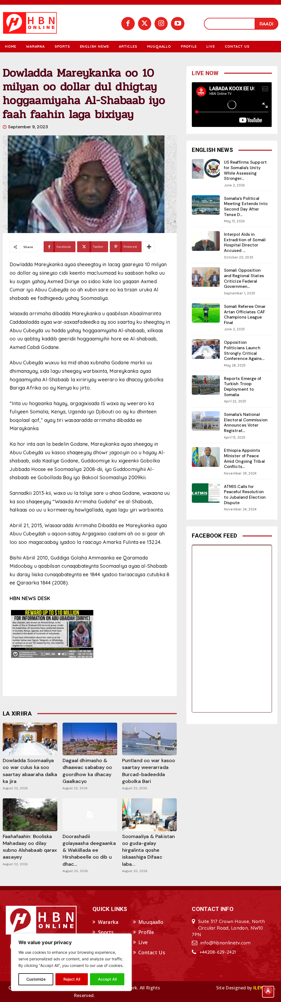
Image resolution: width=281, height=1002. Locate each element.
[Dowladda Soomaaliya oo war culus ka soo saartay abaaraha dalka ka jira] (30, 739)
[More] (149, 246)
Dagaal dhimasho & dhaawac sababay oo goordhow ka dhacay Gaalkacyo (87, 771)
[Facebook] (128, 23)
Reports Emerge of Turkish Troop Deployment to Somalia (243, 387)
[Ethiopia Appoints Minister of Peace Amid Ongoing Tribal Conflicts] (206, 457)
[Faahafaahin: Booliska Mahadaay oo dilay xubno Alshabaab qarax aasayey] (30, 814)
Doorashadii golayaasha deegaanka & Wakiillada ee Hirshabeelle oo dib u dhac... (89, 850)
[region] (71, 962)
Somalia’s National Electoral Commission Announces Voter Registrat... (246, 422)
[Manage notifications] (268, 990)
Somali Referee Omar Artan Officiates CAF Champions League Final (245, 314)
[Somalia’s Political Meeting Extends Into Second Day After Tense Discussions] (206, 205)
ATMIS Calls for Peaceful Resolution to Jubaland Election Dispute (245, 495)
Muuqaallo (151, 922)
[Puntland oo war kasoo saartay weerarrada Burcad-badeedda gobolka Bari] (149, 739)
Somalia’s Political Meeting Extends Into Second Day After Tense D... (246, 206)
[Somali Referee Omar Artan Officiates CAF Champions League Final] (206, 313)
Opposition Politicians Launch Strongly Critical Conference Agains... (244, 350)
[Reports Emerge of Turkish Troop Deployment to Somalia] (206, 385)
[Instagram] (161, 23)
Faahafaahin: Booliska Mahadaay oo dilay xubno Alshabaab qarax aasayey (30, 847)
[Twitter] (144, 23)
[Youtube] (177, 23)
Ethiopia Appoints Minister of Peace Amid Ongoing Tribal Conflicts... (244, 458)
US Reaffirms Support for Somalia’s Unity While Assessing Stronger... (245, 170)
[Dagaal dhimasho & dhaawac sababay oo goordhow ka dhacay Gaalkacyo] (90, 739)
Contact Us (151, 952)
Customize (36, 979)
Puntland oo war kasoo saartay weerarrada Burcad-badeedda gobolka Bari (148, 771)
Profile (146, 932)
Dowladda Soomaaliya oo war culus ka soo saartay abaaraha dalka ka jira (30, 771)
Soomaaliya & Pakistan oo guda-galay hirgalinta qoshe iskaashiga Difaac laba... (148, 850)
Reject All (71, 979)
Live (143, 942)
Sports (106, 932)
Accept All (107, 979)
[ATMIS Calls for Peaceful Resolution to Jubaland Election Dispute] (206, 493)
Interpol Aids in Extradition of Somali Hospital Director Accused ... (245, 242)
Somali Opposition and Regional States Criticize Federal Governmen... (244, 278)
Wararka (108, 922)
